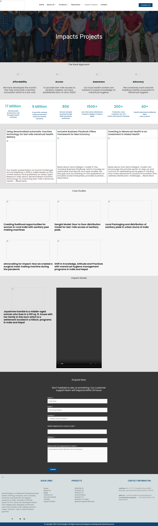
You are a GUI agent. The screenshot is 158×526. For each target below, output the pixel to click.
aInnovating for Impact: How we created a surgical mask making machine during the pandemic (28, 266)
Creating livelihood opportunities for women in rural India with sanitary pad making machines (26, 227)
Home (41, 4)
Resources (75, 4)
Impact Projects (91, 4)
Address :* (51, 437)
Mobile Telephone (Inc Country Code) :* (62, 426)
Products (63, 4)
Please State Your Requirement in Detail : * (63, 446)
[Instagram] (16, 518)
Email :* (50, 407)
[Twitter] (20, 518)
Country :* (51, 415)
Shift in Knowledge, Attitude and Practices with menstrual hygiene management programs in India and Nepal (78, 266)
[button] (146, 5)
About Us (50, 4)
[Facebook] (12, 518)
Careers (104, 4)
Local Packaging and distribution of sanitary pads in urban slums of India (127, 226)
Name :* (50, 398)
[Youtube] (28, 518)
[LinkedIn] (24, 518)
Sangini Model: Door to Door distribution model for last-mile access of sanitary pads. (77, 227)
